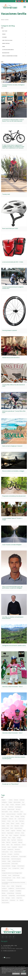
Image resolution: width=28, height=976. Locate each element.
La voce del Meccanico (8, 49)
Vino (12, 825)
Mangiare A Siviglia (5, 858)
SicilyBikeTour (11, 888)
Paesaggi (17, 816)
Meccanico (18, 809)
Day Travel (13, 840)
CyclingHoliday (12, 895)
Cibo (17, 821)
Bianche (3, 870)
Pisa (23, 802)
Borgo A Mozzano (18, 828)
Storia (3, 804)
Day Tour (4, 31)
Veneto (9, 875)
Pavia (8, 825)
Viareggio (14, 866)
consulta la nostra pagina (12, 971)
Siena (25, 814)
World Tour (11, 807)
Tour (3, 816)
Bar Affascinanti (14, 856)
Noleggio (19, 837)
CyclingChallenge (10, 893)
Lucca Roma (16, 854)
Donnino (17, 823)
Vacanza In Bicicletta (21, 895)
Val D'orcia (17, 833)
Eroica (11, 811)
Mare (3, 898)
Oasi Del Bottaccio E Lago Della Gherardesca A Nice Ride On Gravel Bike (13, 883)
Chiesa (22, 823)
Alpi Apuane (4, 868)
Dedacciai (11, 818)
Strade (22, 868)
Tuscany (3, 886)
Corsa (11, 851)
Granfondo (22, 800)
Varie (3, 46)
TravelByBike (18, 890)
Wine (24, 830)
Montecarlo (20, 840)
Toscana (12, 804)
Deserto (7, 816)
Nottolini (20, 847)
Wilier (8, 840)
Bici (15, 818)
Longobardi (16, 835)
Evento (11, 828)
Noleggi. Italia (18, 886)
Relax (3, 835)
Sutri (7, 835)
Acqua (9, 847)
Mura (9, 837)
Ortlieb (12, 886)
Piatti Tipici (21, 821)
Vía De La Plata (15, 863)
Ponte (3, 830)
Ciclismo (4, 37)
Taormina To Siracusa (20, 888)
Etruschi (18, 877)
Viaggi (3, 34)
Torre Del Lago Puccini (6, 877)
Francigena (10, 854)
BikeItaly (3, 893)
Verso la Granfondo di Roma (9, 55)
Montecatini (16, 811)
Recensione (17, 849)
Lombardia (4, 875)
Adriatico (4, 821)
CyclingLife (12, 890)
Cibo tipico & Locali (7, 40)
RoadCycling (18, 893)
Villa (11, 844)
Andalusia (4, 861)
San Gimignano (18, 807)
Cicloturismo (12, 900)
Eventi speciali (6, 43)
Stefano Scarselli (11, 809)
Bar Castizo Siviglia (5, 856)
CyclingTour (4, 888)
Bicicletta (22, 816)
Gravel (21, 825)
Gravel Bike (19, 814)
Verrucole (4, 847)
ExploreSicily (4, 895)
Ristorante (17, 825)
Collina (3, 842)
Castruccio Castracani (11, 814)
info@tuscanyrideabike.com (9, 950)
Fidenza (12, 823)
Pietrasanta (18, 804)
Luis (13, 821)
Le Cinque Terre (16, 868)
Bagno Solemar (5, 900)
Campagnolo (4, 818)
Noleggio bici (5, 52)
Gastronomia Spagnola (16, 858)
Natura (12, 816)
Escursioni (4, 854)
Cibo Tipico (22, 835)
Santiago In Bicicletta (16, 861)
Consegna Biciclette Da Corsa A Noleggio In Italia (12, 873)
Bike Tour (8, 842)
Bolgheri (3, 800)
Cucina (3, 823)
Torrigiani (4, 849)
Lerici (10, 868)
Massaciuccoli (10, 849)
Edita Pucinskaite (17, 802)
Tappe (23, 877)
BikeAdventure (5, 890)
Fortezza (23, 844)
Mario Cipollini (5, 811)
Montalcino (19, 830)
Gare (6, 807)
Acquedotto (14, 847)
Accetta (23, 973)
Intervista (16, 800)
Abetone (21, 900)
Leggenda (13, 830)
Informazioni (16, 973)
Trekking (10, 802)
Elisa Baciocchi (17, 844)
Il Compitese (9, 880)
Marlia (8, 844)
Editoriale (20, 842)
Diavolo (7, 830)
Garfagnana (4, 802)
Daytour (3, 825)
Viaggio (13, 837)
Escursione (14, 842)
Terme (22, 833)
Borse (8, 886)
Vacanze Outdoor (5, 902)
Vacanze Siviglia (22, 856)
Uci (2, 807)
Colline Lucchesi (5, 851)
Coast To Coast (21, 818)
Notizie (3, 844)
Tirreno (8, 821)
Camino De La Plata (6, 863)
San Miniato (4, 837)
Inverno (13, 898)
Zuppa (7, 823)
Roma (10, 835)
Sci (17, 900)
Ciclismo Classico (17, 851)
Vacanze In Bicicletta (6, 866)
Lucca (21, 811)
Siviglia (9, 861)
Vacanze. (3, 880)
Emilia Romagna (16, 875)
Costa (14, 877)
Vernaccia (4, 809)
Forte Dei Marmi (21, 866)
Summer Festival (5, 828)
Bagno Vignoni (10, 833)
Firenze (3, 814)
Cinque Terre (19, 898)
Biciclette (4, 840)
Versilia (23, 804)
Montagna (8, 898)
